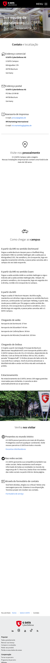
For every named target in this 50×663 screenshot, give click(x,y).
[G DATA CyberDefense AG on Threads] (18, 631)
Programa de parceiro (8, 660)
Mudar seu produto (7, 648)
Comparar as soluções (8, 645)
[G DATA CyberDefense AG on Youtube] (25, 631)
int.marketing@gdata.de (22, 125)
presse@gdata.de (19, 117)
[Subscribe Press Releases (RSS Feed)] (37, 631)
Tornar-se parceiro (7, 657)
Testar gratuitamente (8, 640)
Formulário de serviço (15, 493)
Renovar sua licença (7, 643)
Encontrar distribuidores (16, 449)
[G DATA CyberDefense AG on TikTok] (31, 631)
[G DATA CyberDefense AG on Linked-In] (12, 631)
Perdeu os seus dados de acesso (11, 650)
